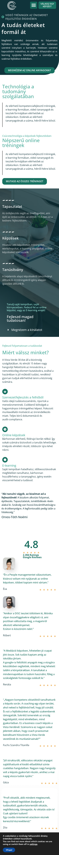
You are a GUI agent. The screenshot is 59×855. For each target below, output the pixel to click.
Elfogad (9, 850)
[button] (33, 5)
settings (33, 844)
